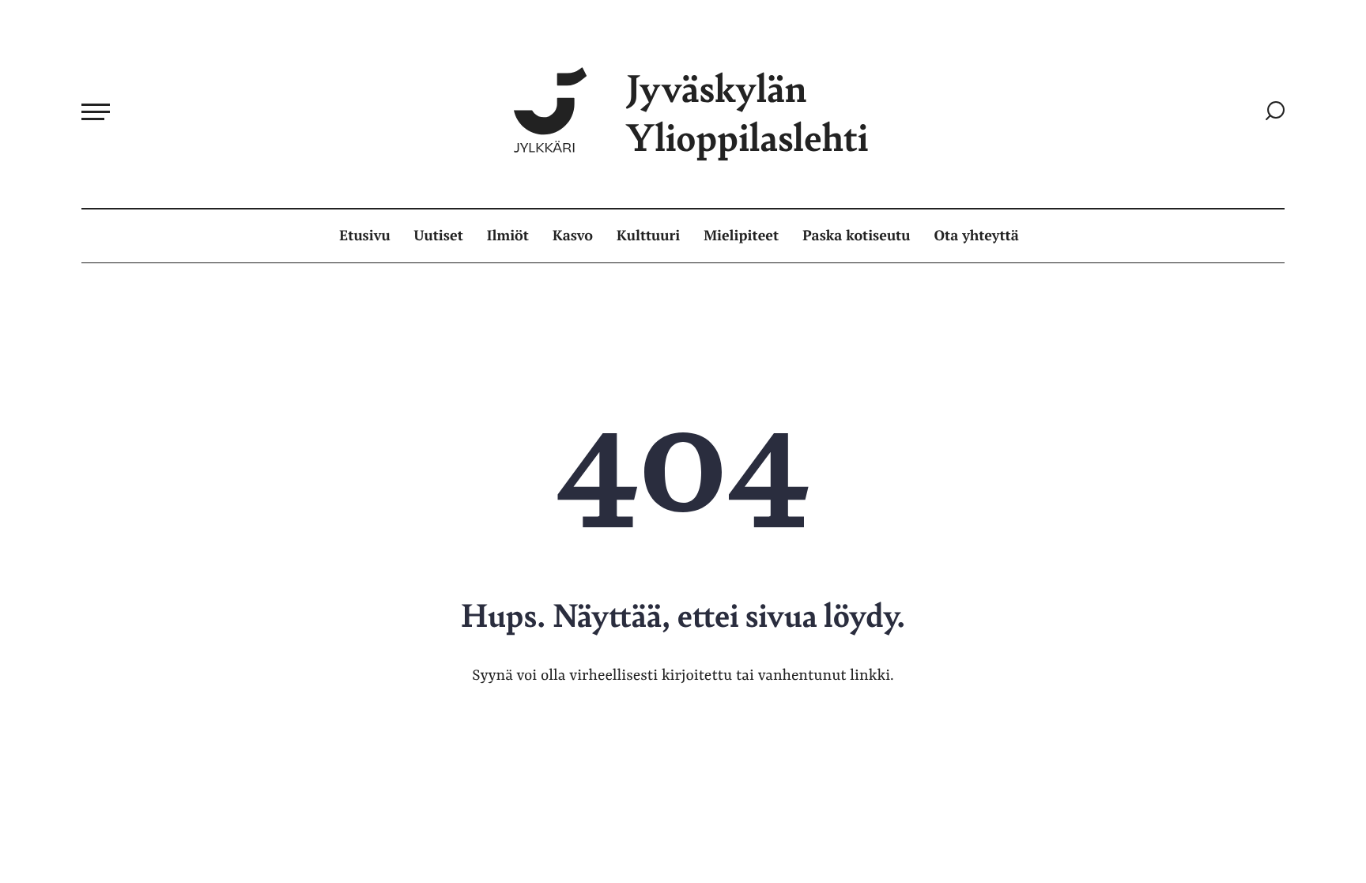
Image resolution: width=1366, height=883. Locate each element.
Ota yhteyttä (976, 235)
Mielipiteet (741, 235)
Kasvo (573, 235)
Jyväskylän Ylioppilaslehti (747, 111)
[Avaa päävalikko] (95, 111)
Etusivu (364, 235)
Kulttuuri (648, 235)
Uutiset (438, 235)
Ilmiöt (508, 235)
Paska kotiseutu (856, 235)
